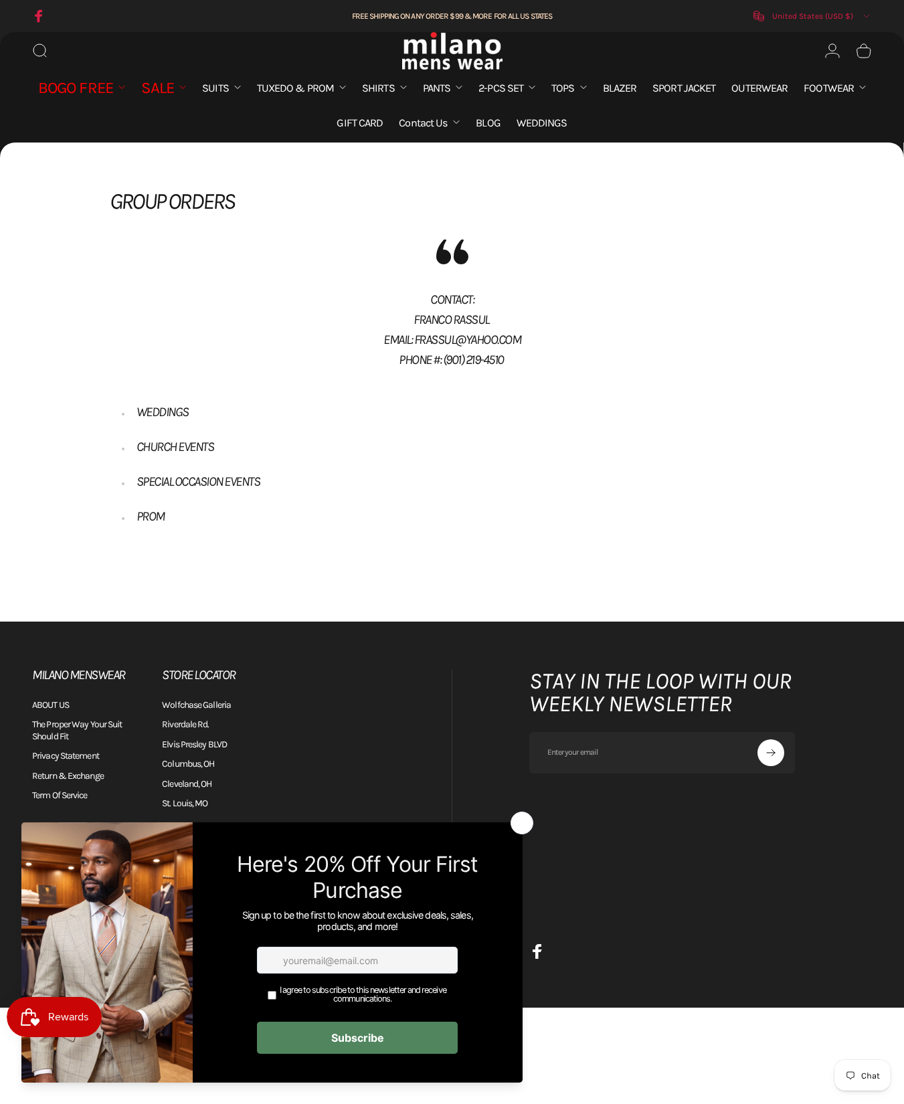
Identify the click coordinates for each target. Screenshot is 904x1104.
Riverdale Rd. (185, 724)
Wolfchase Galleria (196, 705)
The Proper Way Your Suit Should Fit (77, 730)
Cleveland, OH (186, 784)
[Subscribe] (770, 752)
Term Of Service (60, 795)
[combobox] (812, 16)
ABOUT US (50, 705)
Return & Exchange (68, 775)
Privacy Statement (65, 755)
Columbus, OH (188, 763)
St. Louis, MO (184, 803)
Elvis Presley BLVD (194, 744)
